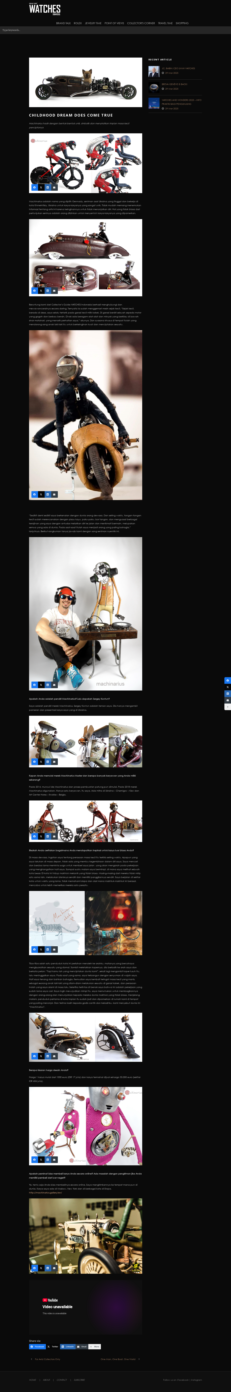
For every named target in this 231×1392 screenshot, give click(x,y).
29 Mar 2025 (171, 72)
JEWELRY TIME (93, 23)
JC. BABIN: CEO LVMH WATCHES (178, 68)
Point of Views (114, 23)
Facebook (183, 1379)
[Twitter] (227, 687)
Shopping (182, 23)
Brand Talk (63, 23)
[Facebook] (227, 680)
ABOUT (46, 1379)
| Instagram (195, 1379)
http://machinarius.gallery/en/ (45, 1192)
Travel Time (165, 23)
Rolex (78, 23)
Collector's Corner (141, 23)
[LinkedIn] (227, 693)
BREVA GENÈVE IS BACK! (174, 84)
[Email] (227, 700)
